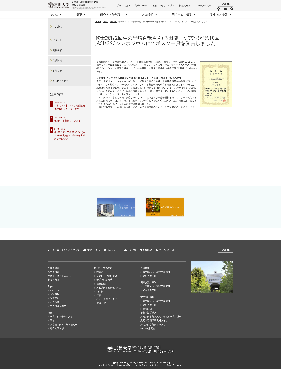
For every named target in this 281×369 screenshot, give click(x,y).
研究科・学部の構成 (106, 275)
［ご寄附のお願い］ (204, 5)
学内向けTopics (61, 80)
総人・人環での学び (106, 299)
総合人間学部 (57, 328)
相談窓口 (147, 308)
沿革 (52, 320)
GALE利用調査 (147, 328)
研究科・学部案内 (112, 15)
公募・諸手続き (148, 312)
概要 (79, 15)
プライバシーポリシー (170, 249)
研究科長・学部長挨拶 (61, 316)
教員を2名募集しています (67, 120)
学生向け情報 (219, 15)
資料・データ (103, 303)
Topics (53, 15)
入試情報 (148, 15)
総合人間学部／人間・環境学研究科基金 (160, 316)
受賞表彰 (57, 50)
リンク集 (131, 249)
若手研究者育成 (104, 279)
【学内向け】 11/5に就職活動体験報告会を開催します (69, 107)
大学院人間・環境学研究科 (63, 324)
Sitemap (147, 249)
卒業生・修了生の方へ (163, 5)
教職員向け (184, 5)
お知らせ (57, 70)
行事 (98, 295)
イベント (57, 40)
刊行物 (99, 291)
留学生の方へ (141, 5)
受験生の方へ (124, 5)
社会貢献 (101, 283)
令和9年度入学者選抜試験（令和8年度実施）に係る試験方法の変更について (69, 135)
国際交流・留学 (182, 15)
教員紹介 (101, 271)
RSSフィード (113, 249)
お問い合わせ (93, 249)
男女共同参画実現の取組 (108, 287)
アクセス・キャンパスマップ (65, 249)
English (225, 3)
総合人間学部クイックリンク (155, 324)
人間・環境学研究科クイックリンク (158, 320)
